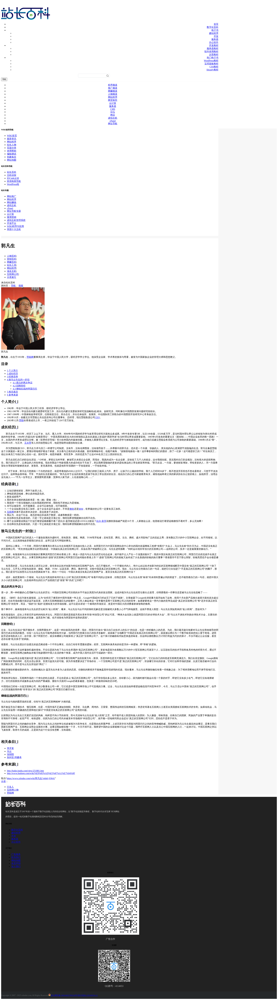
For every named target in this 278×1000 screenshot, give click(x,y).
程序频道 (112, 85)
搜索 (21, 285)
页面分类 (11, 148)
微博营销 (11, 217)
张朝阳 (10, 754)
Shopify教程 (212, 69)
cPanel (113, 121)
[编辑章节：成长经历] (16, 427)
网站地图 (11, 160)
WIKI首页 (12, 135)
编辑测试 (11, 154)
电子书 (214, 30)
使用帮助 (11, 151)
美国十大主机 (14, 229)
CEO (97, 417)
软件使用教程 (211, 51)
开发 (216, 36)
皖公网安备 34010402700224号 (64, 995)
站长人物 (11, 144)
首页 (216, 24)
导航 (4, 79)
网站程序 (112, 97)
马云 (9, 751)
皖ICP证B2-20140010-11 (87, 995)
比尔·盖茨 (101, 521)
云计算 (112, 103)
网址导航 (112, 123)
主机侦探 (11, 175)
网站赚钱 (11, 202)
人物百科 (11, 256)
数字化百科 (212, 27)
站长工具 (11, 265)
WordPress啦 (13, 184)
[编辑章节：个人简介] (16, 402)
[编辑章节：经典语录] (16, 484)
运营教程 (213, 54)
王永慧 (27, 443)
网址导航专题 (14, 211)
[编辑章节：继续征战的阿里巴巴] (27, 695)
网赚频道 (112, 91)
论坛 (112, 112)
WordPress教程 (211, 60)
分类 (3, 781)
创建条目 (11, 157)
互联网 (10, 512)
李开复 (10, 748)
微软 (72, 509)
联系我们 (16, 857)
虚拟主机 (112, 118)
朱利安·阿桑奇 (14, 757)
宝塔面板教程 (211, 63)
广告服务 (16, 854)
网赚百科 (11, 262)
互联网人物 (13, 790)
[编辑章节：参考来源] (16, 764)
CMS (112, 109)
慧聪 (21, 420)
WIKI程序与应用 (15, 226)
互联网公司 (13, 274)
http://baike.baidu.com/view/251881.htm (25, 770)
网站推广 (11, 196)
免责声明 (16, 863)
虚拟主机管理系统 (16, 220)
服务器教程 (212, 48)
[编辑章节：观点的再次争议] (21, 586)
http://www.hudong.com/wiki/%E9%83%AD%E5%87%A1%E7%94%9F (41, 773)
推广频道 (112, 88)
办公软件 (213, 42)
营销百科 (11, 259)
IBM (81, 509)
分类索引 (11, 277)
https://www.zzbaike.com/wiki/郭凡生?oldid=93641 (31, 778)
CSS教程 (214, 66)
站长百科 (11, 172)
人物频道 (112, 94)
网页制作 (112, 100)
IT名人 (10, 787)
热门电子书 (212, 57)
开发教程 (213, 45)
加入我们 (16, 866)
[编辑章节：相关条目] (16, 742)
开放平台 (11, 223)
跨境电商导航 (14, 181)
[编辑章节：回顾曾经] (13, 623)
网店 (112, 115)
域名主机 (11, 271)
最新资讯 (11, 138)
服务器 (214, 39)
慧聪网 (30, 357)
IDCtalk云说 (13, 178)
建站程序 (213, 33)
